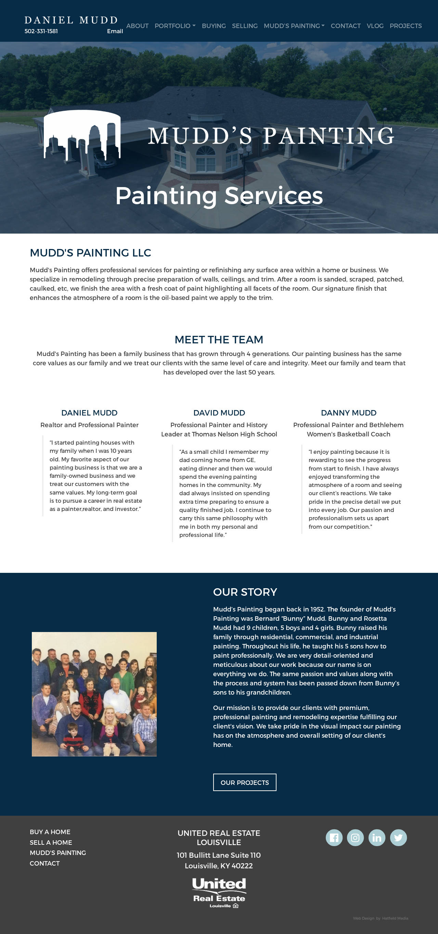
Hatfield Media (395, 918)
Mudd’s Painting (292, 25)
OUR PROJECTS (245, 782)
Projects (406, 25)
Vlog (375, 25)
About (137, 25)
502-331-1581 (41, 31)
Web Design (363, 918)
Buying (214, 25)
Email (115, 31)
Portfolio (173, 25)
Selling (245, 25)
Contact (346, 25)
